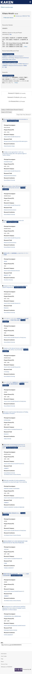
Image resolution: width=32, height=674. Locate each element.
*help (28, 15)
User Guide (4, 656)
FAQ (2, 658)
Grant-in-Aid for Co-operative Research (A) (13, 429)
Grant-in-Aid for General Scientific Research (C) (14, 463)
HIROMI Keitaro (17, 616)
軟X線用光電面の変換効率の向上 (12, 513)
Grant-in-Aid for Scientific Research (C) (12, 136)
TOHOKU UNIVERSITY (9, 567)
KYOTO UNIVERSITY (8, 634)
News (2, 661)
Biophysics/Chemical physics (16, 56)
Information (4, 653)
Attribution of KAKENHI (6, 666)
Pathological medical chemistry (9, 63)
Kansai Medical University (9, 180)
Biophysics (5, 57)
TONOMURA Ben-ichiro (9, 616)
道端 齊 (5, 261)
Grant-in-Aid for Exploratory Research (12, 270)
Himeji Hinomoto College (9, 146)
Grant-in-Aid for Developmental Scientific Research (14, 625)
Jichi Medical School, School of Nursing (12, 474)
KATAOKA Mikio (7, 420)
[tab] (17, 93)
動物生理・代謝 (7, 275)
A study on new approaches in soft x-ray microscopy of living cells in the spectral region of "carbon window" (14, 153)
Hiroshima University (8, 279)
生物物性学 (5, 56)
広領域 (20, 63)
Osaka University (7, 438)
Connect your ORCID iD (21, 16)
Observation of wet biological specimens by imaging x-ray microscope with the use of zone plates (13, 446)
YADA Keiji (6, 549)
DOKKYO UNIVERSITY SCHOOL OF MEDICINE (14, 507)
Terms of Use (4, 664)
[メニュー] (30, 2)
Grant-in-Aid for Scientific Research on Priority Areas (15, 337)
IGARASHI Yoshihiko (8, 488)
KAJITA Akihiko (16, 488)
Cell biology (11, 57)
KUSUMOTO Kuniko (8, 161)
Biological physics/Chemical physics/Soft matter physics (15, 141)
